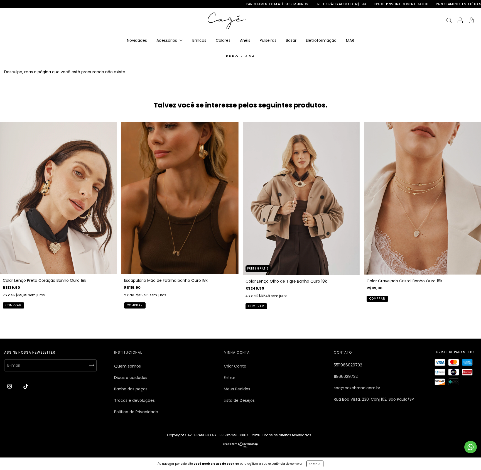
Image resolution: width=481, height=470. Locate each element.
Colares (223, 40)
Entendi (315, 463)
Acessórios (167, 40)
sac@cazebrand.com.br (357, 388)
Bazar (291, 40)
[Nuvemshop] (240, 446)
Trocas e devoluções (134, 400)
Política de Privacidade (136, 412)
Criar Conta (235, 366)
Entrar (229, 377)
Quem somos (127, 366)
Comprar (13, 305)
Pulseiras (268, 40)
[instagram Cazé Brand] (10, 386)
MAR (350, 40)
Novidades (137, 40)
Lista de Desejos (239, 400)
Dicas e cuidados (130, 377)
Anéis (245, 40)
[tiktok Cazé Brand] (25, 386)
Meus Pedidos (237, 389)
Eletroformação (321, 40)
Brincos (199, 40)
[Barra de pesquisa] (449, 21)
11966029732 (346, 376)
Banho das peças (131, 389)
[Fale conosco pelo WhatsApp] (470, 447)
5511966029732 (348, 365)
